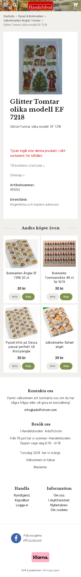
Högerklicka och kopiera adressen (34, 204)
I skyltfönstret (59, 500)
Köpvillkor (22, 500)
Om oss (59, 495)
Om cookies (59, 510)
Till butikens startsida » (27, 165)
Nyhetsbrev (59, 505)
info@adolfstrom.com (41, 410)
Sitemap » (17, 175)
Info (15, 297)
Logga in (22, 505)
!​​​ (34, 540)
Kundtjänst (22, 495)
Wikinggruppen (51, 570)
